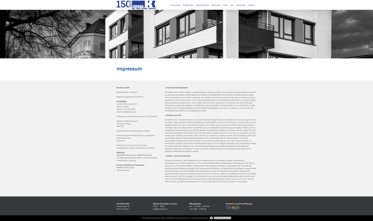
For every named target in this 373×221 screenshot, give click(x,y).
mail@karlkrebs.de (160, 209)
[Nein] (371, 218)
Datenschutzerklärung (222, 218)
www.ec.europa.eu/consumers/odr (142, 148)
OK (211, 218)
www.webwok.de (123, 170)
